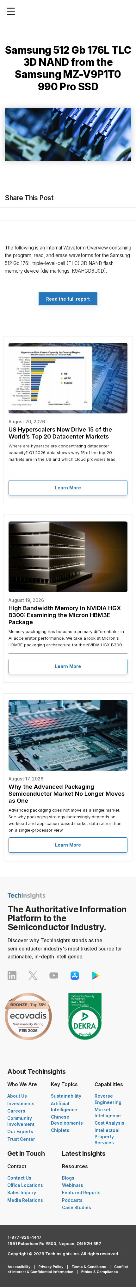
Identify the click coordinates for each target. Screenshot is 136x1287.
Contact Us (19, 1178)
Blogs (68, 1178)
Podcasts (72, 1200)
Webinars (72, 1185)
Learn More (68, 487)
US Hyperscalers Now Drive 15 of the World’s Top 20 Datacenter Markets (60, 433)
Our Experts (20, 1131)
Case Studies (76, 1207)
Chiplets (60, 1130)
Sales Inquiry (21, 1192)
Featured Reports (81, 1192)
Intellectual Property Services (107, 1136)
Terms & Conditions (88, 1266)
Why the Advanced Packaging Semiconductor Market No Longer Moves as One (67, 793)
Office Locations (25, 1185)
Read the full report (68, 299)
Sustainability (66, 1096)
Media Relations (25, 1200)
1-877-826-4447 (24, 1237)
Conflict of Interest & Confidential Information (68, 1269)
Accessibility (19, 1266)
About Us (17, 1096)
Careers (16, 1110)
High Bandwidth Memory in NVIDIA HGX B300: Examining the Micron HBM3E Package (65, 614)
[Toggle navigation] (12, 11)
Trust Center (21, 1139)
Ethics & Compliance (99, 1272)
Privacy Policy (51, 1266)
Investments (20, 1103)
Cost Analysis (109, 1123)
